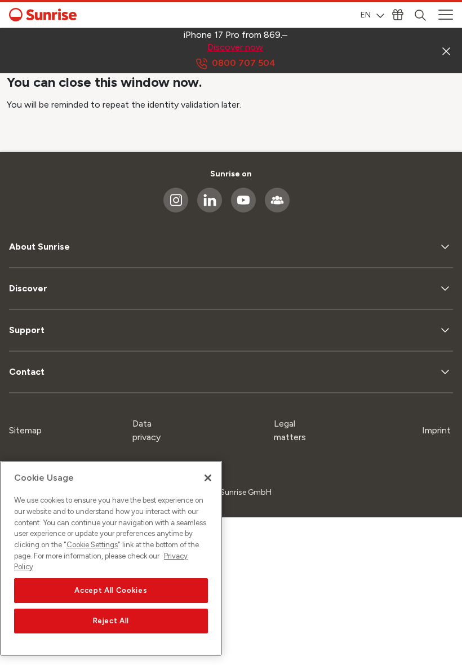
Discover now (235, 47)
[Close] (208, 478)
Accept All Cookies (110, 590)
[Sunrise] (43, 14)
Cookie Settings (92, 544)
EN (366, 15)
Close (446, 50)
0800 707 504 (244, 62)
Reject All (111, 621)
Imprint (436, 430)
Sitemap (25, 430)
